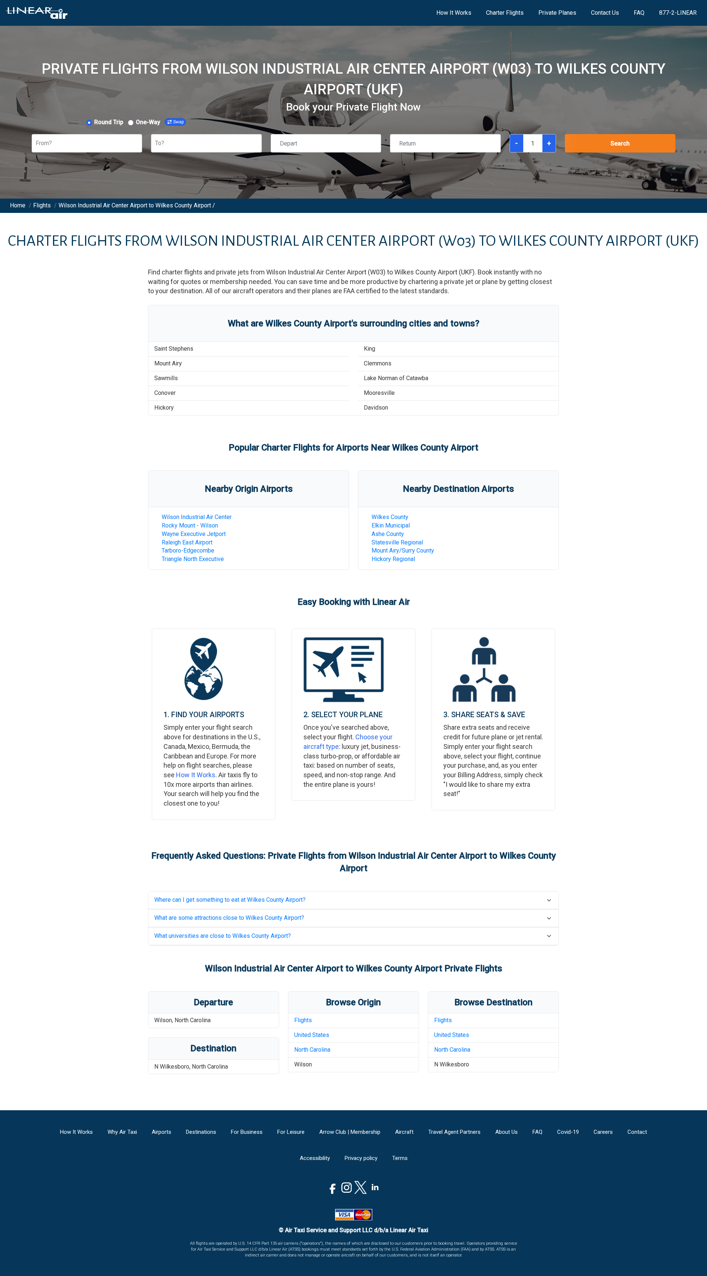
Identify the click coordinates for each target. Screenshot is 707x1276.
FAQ (639, 12)
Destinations (201, 1132)
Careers (603, 1132)
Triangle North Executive (193, 558)
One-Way (148, 122)
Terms (400, 1158)
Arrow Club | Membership (349, 1132)
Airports (161, 1132)
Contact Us (605, 12)
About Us (506, 1132)
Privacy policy (361, 1158)
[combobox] (36, 143)
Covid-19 (568, 1132)
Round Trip (108, 122)
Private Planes (557, 12)
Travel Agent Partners (454, 1132)
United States (311, 1034)
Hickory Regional (393, 558)
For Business (247, 1132)
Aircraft (404, 1132)
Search (620, 143)
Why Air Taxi (122, 1132)
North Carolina (312, 1049)
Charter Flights (505, 12)
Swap (178, 122)
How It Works (453, 12)
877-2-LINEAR (678, 12)
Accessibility (315, 1158)
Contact (637, 1132)
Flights (303, 1020)
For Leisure (291, 1132)
